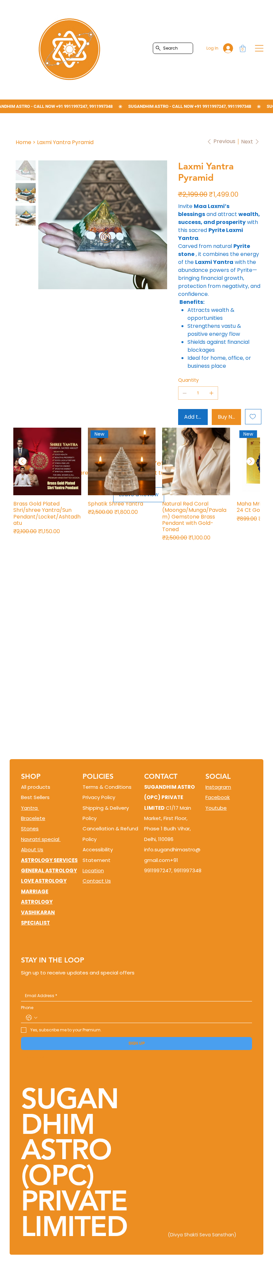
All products (35, 786)
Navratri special (41, 839)
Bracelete (33, 818)
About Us (32, 849)
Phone (27, 1007)
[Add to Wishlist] (253, 416)
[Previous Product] (22, 461)
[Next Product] (251, 461)
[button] (243, 48)
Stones (30, 828)
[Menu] (259, 48)
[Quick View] (47, 462)
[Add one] (211, 393)
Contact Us (97, 880)
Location (93, 870)
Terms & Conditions (107, 786)
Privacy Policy (99, 797)
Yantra (30, 807)
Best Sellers (35, 797)
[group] (136, 484)
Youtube (216, 807)
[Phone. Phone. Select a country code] (31, 1018)
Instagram (218, 786)
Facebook (217, 797)
